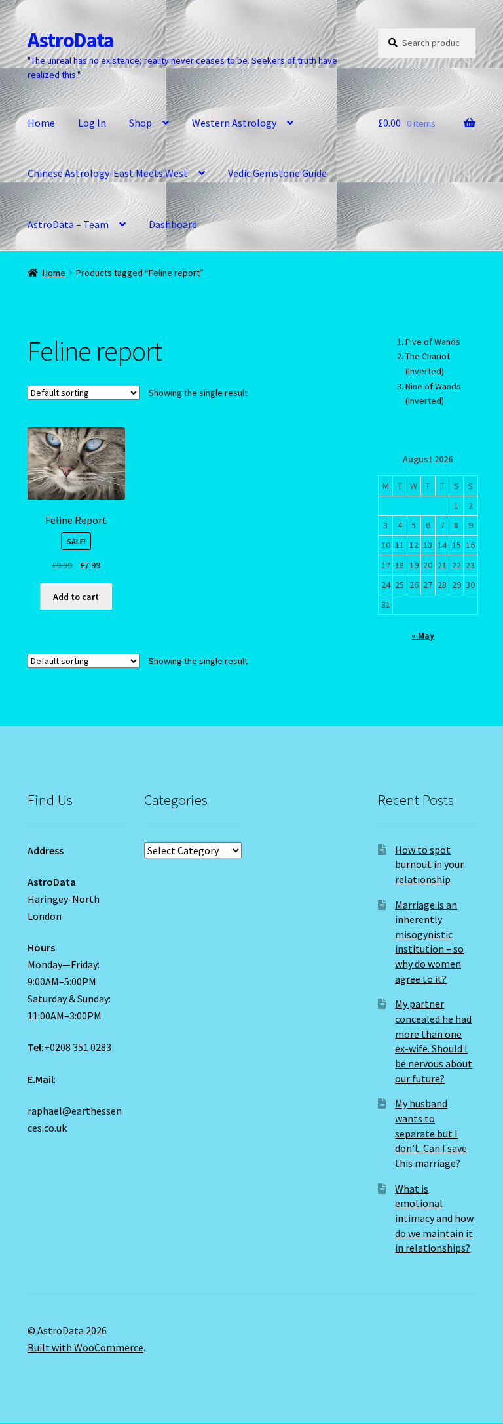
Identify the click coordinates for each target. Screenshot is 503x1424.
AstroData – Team (68, 224)
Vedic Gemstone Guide (277, 173)
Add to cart (76, 597)
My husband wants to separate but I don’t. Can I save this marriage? (431, 1133)
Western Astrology (234, 122)
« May (422, 635)
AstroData (71, 40)
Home (41, 122)
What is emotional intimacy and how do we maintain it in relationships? (434, 1218)
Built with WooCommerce (85, 1347)
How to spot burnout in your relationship (429, 864)
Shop (140, 122)
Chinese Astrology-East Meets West (108, 173)
